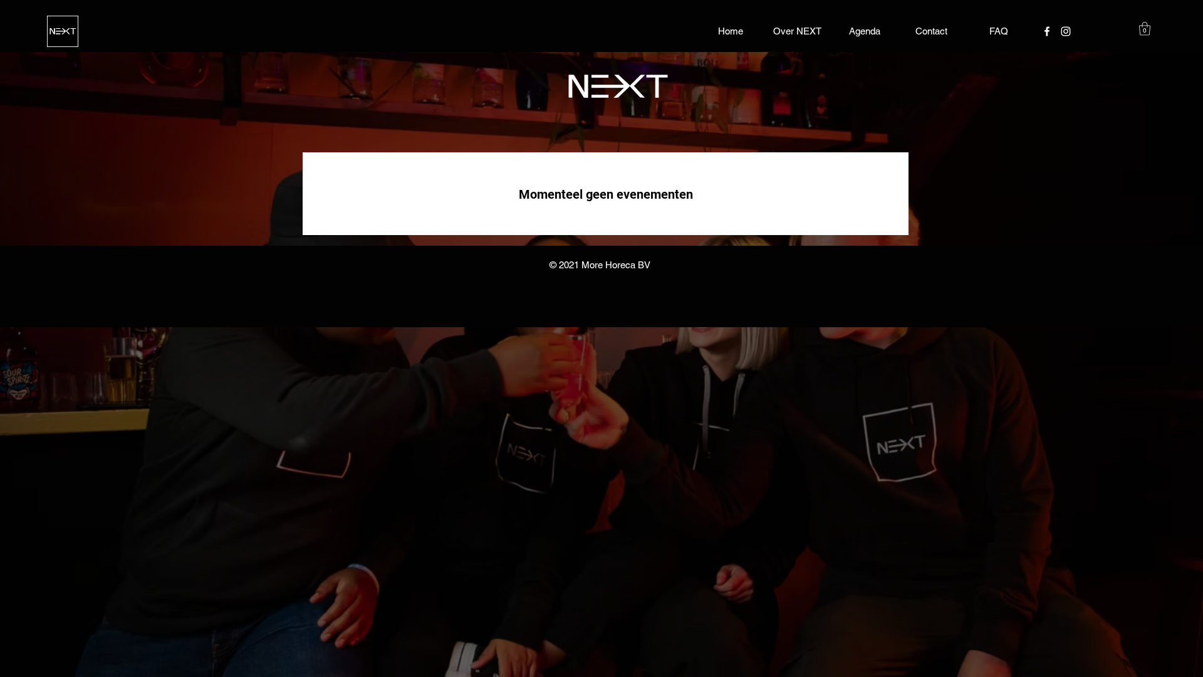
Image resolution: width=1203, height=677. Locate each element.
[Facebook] (1047, 31)
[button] (1144, 28)
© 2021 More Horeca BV (599, 265)
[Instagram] (1066, 31)
